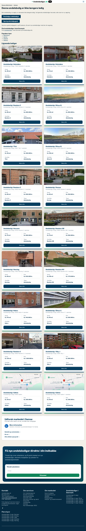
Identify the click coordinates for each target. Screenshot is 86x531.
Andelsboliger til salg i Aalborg (74, 501)
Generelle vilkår (27, 497)
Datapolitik (26, 501)
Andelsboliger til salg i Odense (74, 500)
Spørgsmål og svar (50, 494)
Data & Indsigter (49, 493)
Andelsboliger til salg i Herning (10, 520)
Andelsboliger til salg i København (72, 495)
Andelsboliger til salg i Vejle (9, 517)
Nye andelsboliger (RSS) (30, 505)
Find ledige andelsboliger (11, 16)
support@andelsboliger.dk (9, 497)
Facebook (3, 508)
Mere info (22, 81)
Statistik (47, 496)
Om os (6, 434)
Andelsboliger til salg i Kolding (10, 516)
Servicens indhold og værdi (31, 499)
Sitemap (25, 504)
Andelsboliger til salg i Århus (74, 498)
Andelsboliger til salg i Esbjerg (74, 503)
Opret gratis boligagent (10, 21)
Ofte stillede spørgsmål (11, 436)
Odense (5, 38)
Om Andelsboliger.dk (29, 493)
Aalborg (5, 40)
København (6, 35)
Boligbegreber (49, 497)
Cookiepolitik (26, 502)
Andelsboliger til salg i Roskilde (10, 519)
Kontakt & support (28, 494)
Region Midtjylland (7, 5)
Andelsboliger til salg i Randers (10, 514)
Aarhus (5, 37)
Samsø (16, 5)
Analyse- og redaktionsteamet (53, 499)
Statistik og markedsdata (12, 432)
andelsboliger (8, 30)
